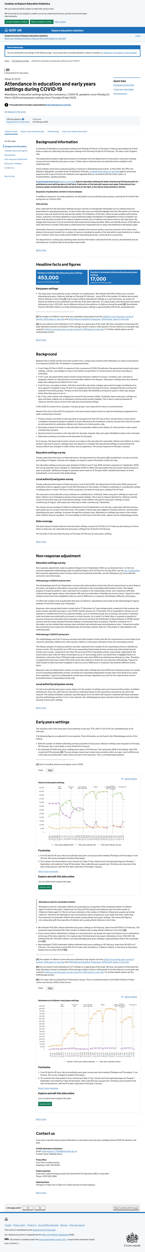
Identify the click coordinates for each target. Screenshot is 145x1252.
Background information (16, 146)
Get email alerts (120, 93)
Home (7, 61)
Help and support (77, 1225)
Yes (30, 1208)
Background (10, 155)
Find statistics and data (20, 61)
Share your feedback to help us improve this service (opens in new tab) (35, 38)
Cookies (8, 1225)
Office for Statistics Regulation (55, 1234)
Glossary (64, 1225)
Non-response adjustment (16, 159)
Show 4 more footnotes (48, 871)
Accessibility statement (48, 1225)
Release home (11, 131)
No (42, 1208)
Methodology (53, 131)
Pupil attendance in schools (58, 105)
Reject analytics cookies (41, 22)
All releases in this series (15, 112)
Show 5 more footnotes (48, 1088)
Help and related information (74, 131)
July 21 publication (132, 570)
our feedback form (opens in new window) (119, 53)
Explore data (45, 887)
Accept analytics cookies (17, 22)
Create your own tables (123, 89)
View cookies (60, 22)
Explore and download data (32, 131)
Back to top (10, 176)
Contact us (9, 168)
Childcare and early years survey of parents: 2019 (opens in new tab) (74, 329)
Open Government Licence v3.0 (53, 1239)
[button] (129, 778)
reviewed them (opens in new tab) (104, 171)
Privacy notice (19, 1225)
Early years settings (13, 163)
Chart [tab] (40, 770)
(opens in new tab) (55, 181)
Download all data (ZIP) (123, 85)
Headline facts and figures (16, 151)
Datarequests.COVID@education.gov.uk (59, 1151)
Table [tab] (50, 770)
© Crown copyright (132, 1245)
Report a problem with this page (126, 1208)
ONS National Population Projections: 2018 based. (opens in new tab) (99, 319)
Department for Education (18, 122)
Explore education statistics (67, 30)
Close (137, 36)
